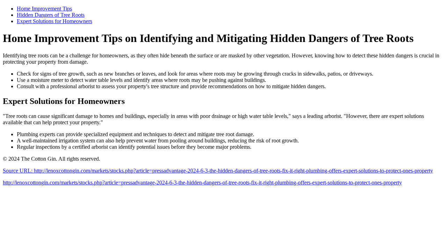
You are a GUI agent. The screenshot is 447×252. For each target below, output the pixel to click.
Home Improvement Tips (44, 9)
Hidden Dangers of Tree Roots (51, 15)
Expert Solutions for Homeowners (54, 21)
